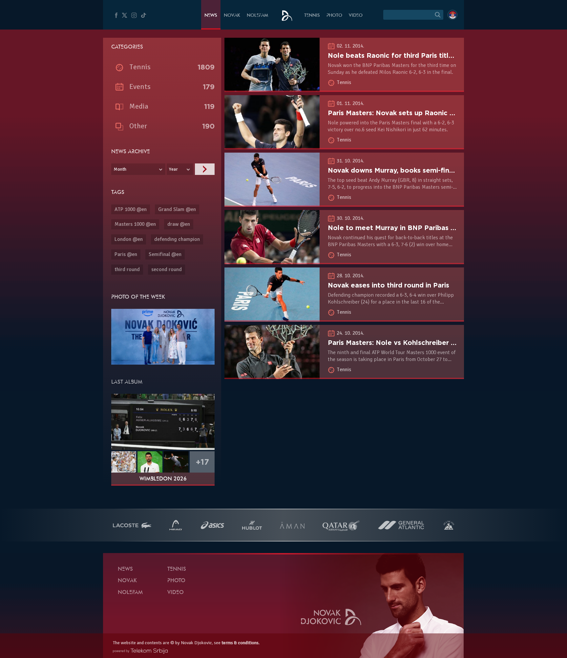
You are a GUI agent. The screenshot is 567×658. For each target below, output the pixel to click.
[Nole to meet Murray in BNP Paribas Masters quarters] (272, 260)
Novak (232, 15)
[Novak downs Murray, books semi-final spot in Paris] (272, 203)
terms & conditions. (240, 643)
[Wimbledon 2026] (163, 422)
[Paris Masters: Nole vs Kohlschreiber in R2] (272, 375)
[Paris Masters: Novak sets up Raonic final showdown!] (272, 145)
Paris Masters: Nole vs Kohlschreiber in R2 (397, 343)
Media (138, 106)
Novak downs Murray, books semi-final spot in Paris (413, 170)
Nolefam (257, 15)
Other (138, 125)
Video (356, 15)
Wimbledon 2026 (163, 479)
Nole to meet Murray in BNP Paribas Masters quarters (417, 228)
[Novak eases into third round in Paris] (272, 318)
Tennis (312, 15)
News (210, 15)
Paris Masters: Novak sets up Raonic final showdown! (415, 113)
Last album (126, 382)
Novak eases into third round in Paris (388, 285)
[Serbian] (452, 14)
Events (140, 86)
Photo (334, 15)
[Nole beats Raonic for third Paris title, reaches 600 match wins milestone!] (272, 88)
